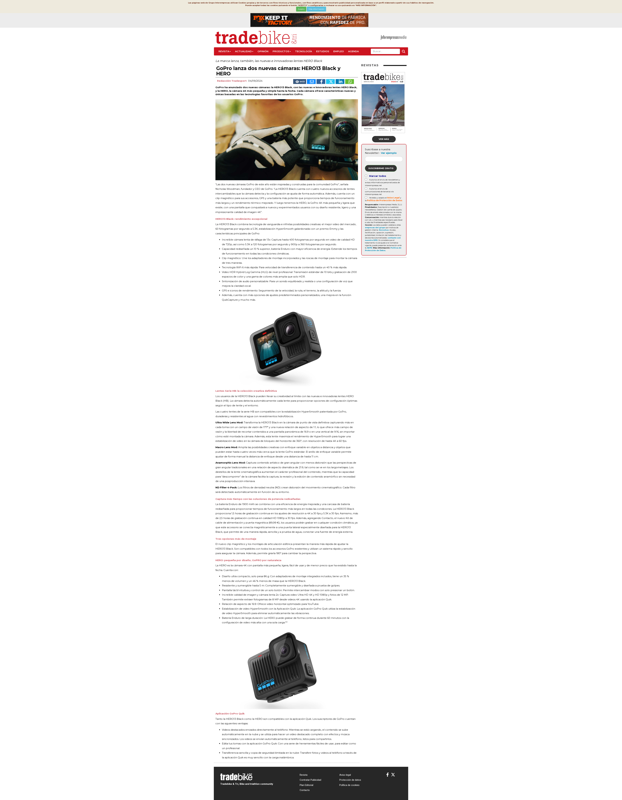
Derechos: (384, 230)
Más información (316, 9)
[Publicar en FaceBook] (321, 81)
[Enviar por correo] (311, 81)
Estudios (322, 51)
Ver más (384, 139)
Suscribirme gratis (380, 168)
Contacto (305, 790)
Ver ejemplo (389, 152)
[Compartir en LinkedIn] (340, 81)
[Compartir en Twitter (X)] (330, 81)
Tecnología (303, 51)
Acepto (301, 9)
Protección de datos (350, 779)
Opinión (263, 51)
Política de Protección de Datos (384, 200)
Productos (281, 51)
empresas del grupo (375, 227)
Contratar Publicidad (310, 779)
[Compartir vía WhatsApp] (349, 81)
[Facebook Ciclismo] (388, 774)
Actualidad (243, 51)
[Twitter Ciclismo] (393, 774)
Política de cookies (349, 785)
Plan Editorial (306, 785)
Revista (224, 51)
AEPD (369, 248)
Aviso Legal (393, 197)
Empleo (338, 51)
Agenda (353, 51)
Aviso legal (345, 774)
